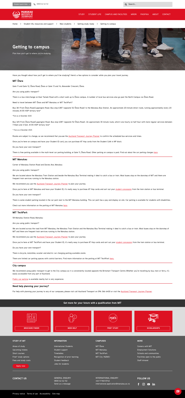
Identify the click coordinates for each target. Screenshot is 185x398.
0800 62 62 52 (60, 381)
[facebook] (138, 384)
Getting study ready (86, 24)
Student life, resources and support (38, 24)
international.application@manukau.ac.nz (113, 384)
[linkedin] (153, 384)
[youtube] (148, 384)
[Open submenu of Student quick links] (30, 4)
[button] (177, 391)
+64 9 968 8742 (103, 381)
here (156, 153)
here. (112, 259)
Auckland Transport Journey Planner (84, 136)
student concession (124, 189)
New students (65, 24)
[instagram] (143, 384)
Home (15, 24)
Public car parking (20, 279)
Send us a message (62, 384)
